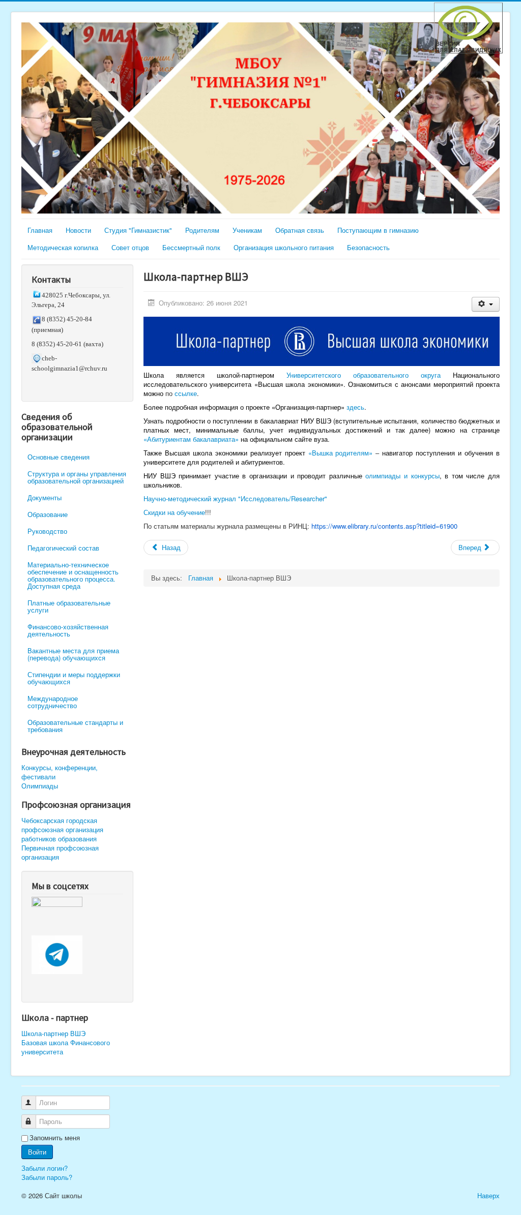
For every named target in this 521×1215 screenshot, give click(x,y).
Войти (37, 1152)
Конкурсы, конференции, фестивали (59, 772)
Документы (44, 497)
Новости (78, 230)
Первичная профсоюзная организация (60, 852)
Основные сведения (58, 457)
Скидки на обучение (174, 512)
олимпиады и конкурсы (402, 475)
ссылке (186, 393)
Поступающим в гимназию (378, 230)
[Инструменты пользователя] (486, 304)
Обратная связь (299, 230)
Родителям (202, 230)
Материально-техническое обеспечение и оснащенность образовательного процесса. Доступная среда (73, 575)
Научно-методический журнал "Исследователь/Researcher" (235, 498)
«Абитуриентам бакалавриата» (191, 439)
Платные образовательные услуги (68, 606)
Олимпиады (39, 786)
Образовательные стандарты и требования (75, 725)
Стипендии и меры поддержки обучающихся (73, 678)
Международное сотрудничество (52, 701)
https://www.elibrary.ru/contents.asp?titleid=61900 (384, 526)
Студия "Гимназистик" (138, 230)
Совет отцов (130, 247)
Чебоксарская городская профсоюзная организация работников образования (62, 829)
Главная (39, 230)
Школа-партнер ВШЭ (53, 1033)
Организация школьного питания (284, 247)
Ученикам (247, 230)
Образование (47, 514)
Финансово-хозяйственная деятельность (67, 630)
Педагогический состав (63, 548)
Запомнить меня (55, 1137)
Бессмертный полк (191, 247)
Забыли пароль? (46, 1177)
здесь (355, 407)
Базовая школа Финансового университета (65, 1047)
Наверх (488, 1195)
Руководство (47, 531)
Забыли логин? (44, 1168)
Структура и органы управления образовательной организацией (76, 477)
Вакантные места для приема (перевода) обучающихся (73, 654)
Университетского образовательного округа (363, 375)
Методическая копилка (62, 247)
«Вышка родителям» (340, 453)
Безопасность (368, 247)
